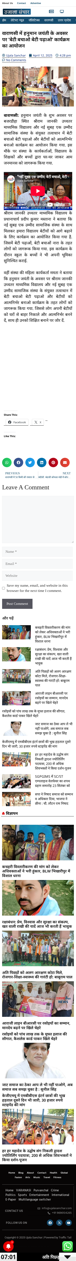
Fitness (57, 1177)
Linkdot (48, 1246)
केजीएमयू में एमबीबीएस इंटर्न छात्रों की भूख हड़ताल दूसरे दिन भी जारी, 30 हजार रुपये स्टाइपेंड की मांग (36, 744)
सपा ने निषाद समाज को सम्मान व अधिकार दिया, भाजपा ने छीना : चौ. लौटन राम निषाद (54, 799)
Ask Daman (42, 1246)
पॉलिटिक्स (34, 20)
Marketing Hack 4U (21, 1246)
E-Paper (10, 1199)
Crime (55, 1190)
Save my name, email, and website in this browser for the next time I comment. (37, 588)
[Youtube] (68, 1223)
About (30, 1173)
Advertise (35, 3)
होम (4, 20)
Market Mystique (35, 1246)
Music (36, 1177)
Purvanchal (41, 1190)
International (60, 1195)
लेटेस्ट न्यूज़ (17, 20)
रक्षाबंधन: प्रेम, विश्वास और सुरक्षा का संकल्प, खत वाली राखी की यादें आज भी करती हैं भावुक (53, 656)
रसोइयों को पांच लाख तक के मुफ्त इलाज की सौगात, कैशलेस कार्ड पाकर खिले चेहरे (33, 713)
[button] (70, 11)
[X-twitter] (59, 1223)
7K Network (31, 1246)
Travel (46, 1177)
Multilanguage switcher (35, 1199)
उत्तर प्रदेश (64, 20)
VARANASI (23, 1190)
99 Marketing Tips (25, 1246)
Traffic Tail (65, 1237)
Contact (21, 3)
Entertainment (39, 1195)
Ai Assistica (39, 1246)
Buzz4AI (29, 1246)
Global (64, 1173)
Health (53, 1173)
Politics (10, 1195)
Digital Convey (16, 1246)
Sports (22, 1195)
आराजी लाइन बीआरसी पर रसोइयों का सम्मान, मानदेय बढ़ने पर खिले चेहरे (51, 698)
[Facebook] (50, 1223)
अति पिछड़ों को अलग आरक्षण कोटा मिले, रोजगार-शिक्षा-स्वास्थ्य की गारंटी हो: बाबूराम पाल (53, 678)
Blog (20, 1173)
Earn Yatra (45, 1246)
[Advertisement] (38, 367)
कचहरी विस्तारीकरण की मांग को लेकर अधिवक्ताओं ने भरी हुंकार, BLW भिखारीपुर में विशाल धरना (52, 634)
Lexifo (2, 1246)
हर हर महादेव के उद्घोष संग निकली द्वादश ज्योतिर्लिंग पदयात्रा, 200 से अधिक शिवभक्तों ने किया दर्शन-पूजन (53, 761)
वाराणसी (48, 20)
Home (11, 1173)
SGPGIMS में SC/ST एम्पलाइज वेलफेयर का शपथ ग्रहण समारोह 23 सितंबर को (52, 781)
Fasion (18, 1177)
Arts (27, 1177)
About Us (7, 3)
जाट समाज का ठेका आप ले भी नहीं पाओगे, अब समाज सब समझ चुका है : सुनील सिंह (53, 728)
